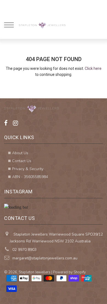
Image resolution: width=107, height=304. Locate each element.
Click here (93, 68)
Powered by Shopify (69, 272)
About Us (20, 153)
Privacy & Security (27, 168)
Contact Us (21, 161)
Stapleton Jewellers (34, 272)
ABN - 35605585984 (30, 176)
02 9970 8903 (24, 249)
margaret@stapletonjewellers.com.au (44, 258)
